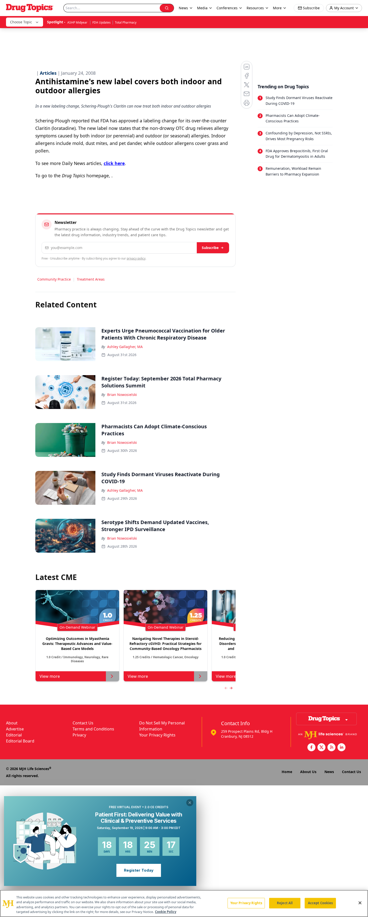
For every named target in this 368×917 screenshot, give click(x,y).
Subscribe (210, 247)
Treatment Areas (91, 279)
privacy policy (136, 258)
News (329, 771)
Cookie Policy (165, 911)
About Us (308, 771)
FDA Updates (101, 22)
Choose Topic (21, 22)
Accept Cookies (320, 903)
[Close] (359, 902)
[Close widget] (189, 802)
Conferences (227, 8)
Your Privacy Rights (157, 735)
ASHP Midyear (77, 22)
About (12, 723)
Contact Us (83, 723)
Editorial (14, 735)
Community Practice (54, 279)
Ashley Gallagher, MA (125, 346)
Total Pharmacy (125, 22)
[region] (184, 903)
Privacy (79, 735)
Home (287, 771)
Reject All (285, 903)
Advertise (15, 729)
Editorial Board (20, 741)
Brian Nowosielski (122, 394)
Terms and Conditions (93, 729)
